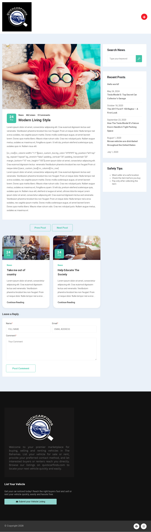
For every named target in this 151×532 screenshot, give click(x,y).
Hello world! (113, 84)
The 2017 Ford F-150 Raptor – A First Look (122, 111)
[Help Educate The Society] (76, 248)
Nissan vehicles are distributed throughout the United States (122, 143)
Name (9, 323)
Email (54, 323)
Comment (10, 335)
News (21, 115)
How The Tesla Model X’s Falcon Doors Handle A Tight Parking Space (123, 127)
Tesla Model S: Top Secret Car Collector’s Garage (122, 96)
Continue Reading (15, 302)
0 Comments (44, 115)
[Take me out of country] (26, 248)
